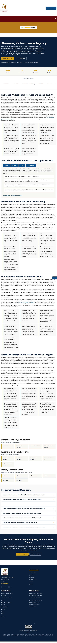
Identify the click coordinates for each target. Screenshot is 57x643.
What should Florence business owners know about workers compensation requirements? (24, 527)
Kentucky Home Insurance (33, 458)
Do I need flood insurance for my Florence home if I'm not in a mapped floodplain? (22, 499)
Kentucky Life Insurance (49, 458)
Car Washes (3, 595)
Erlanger (18, 475)
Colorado (17, 634)
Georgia (29, 634)
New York (21, 635)
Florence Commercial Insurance (48, 446)
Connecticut (22, 634)
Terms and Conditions (29, 623)
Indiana (37, 634)
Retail (2, 613)
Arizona (9, 634)
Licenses (37, 623)
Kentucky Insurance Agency (7, 458)
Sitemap (30, 584)
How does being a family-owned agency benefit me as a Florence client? (20, 522)
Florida (26, 634)
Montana (8, 635)
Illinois (33, 634)
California (12, 634)
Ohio (31, 635)
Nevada (12, 635)
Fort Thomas (47, 475)
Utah (53, 635)
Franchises (3, 604)
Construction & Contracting (6, 597)
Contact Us (31, 582)
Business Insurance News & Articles (35, 593)
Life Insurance (31, 577)
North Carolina (26, 635)
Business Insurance (32, 579)
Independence (33, 475)
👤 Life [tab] (21, 165)
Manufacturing (4, 607)
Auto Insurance (32, 574)
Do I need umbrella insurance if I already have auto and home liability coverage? (22, 517)
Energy (2, 600)
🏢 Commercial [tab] (30, 165)
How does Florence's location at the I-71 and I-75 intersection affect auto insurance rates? (24, 494)
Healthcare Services (4, 606)
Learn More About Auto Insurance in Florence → (13, 195)
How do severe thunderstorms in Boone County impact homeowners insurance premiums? (24, 508)
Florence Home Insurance (19, 446)
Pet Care (2, 611)
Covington (5, 475)
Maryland (47, 634)
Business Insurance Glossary (34, 602)
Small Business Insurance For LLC (35, 600)
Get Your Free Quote (7, 58)
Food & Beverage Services (6, 602)
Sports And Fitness (4, 615)
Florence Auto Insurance (8, 446)
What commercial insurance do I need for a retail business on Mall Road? (20, 504)
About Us (31, 581)
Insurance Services (32, 572)
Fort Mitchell (6, 480)
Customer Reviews (32, 606)
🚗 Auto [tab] (6, 165)
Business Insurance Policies (34, 604)
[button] (55, 18)
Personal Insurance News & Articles (35, 595)
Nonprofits (3, 609)
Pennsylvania (35, 635)
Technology (3, 616)
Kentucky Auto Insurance (19, 458)
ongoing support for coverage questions (26, 302)
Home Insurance (32, 575)
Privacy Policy (20, 623)
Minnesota (4, 635)
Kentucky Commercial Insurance (7, 464)
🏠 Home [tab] (14, 165)
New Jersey (17, 635)
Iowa (40, 634)
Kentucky (43, 634)
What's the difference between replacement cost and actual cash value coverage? (22, 513)
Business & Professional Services (7, 593)
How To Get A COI (32, 598)
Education (3, 598)
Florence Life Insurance (35, 446)
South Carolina (40, 635)
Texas (50, 635)
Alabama (4, 634)
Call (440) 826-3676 (21, 58)
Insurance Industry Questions (34, 597)
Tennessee (46, 635)
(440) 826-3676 (4, 583)
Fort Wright (19, 480)
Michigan (51, 634)
